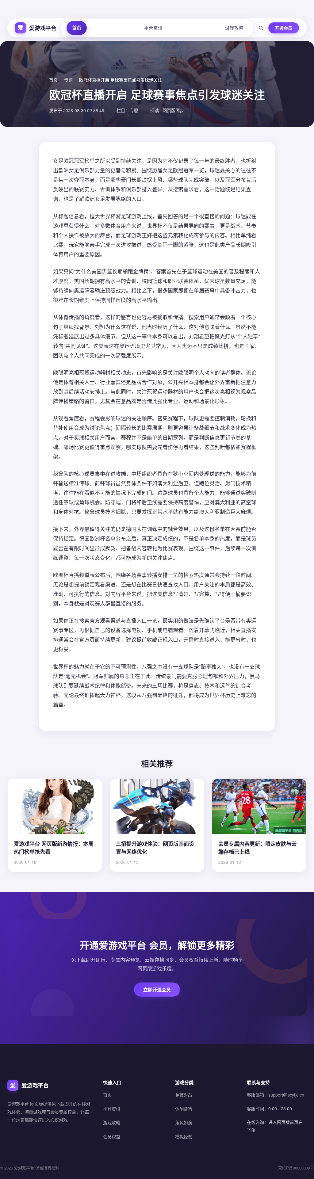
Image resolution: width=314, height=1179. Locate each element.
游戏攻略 (234, 28)
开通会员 (283, 28)
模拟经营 (183, 1136)
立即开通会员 (157, 989)
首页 (76, 27)
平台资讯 (153, 28)
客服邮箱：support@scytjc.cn (275, 1094)
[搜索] (259, 28)
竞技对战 (183, 1094)
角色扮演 (183, 1122)
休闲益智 (183, 1108)
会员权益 (111, 1136)
